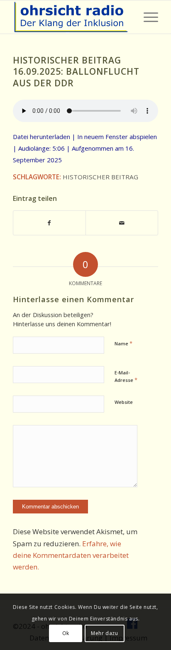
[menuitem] (146, 17)
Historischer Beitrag (100, 177)
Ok (65, 633)
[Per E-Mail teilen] (122, 223)
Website (124, 402)
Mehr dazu (104, 633)
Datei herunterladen (41, 136)
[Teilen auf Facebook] (49, 223)
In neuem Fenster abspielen (117, 136)
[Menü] (146, 17)
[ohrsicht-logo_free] (71, 17)
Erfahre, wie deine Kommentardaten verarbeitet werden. (71, 555)
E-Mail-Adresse (126, 376)
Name (123, 343)
